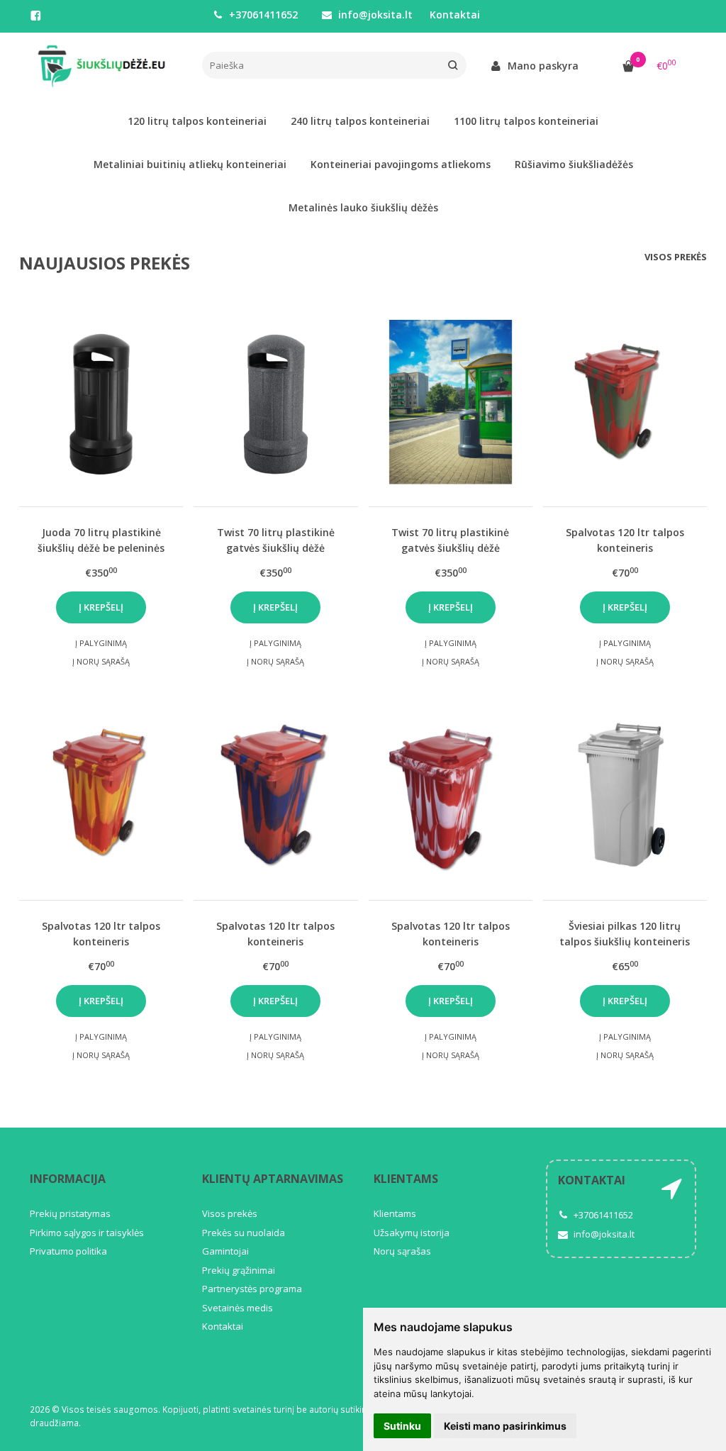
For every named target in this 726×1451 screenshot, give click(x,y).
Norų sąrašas (402, 1251)
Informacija (68, 1178)
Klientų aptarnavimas (272, 1178)
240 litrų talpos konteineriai (360, 121)
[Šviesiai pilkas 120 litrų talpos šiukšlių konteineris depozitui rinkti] (625, 795)
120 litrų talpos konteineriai (197, 121)
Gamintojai (225, 1251)
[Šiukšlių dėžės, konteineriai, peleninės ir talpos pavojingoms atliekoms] (105, 66)
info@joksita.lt (374, 14)
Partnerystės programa (252, 1288)
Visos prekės (675, 256)
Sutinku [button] (402, 1426)
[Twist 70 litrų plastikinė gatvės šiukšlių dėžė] (275, 402)
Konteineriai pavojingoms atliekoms (401, 164)
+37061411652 (262, 14)
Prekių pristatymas (70, 1213)
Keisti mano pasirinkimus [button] (505, 1426)
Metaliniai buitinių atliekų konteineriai (190, 164)
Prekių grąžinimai (238, 1270)
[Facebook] (35, 15)
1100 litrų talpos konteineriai (526, 121)
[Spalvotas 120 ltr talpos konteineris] (625, 402)
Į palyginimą (101, 643)
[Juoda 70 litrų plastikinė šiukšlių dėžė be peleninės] (101, 402)
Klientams (406, 1178)
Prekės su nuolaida (243, 1232)
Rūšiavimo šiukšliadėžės (574, 164)
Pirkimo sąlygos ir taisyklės (87, 1232)
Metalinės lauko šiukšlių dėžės (363, 207)
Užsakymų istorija (411, 1232)
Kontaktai (455, 14)
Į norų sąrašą (101, 661)
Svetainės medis (237, 1307)
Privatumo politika (68, 1251)
